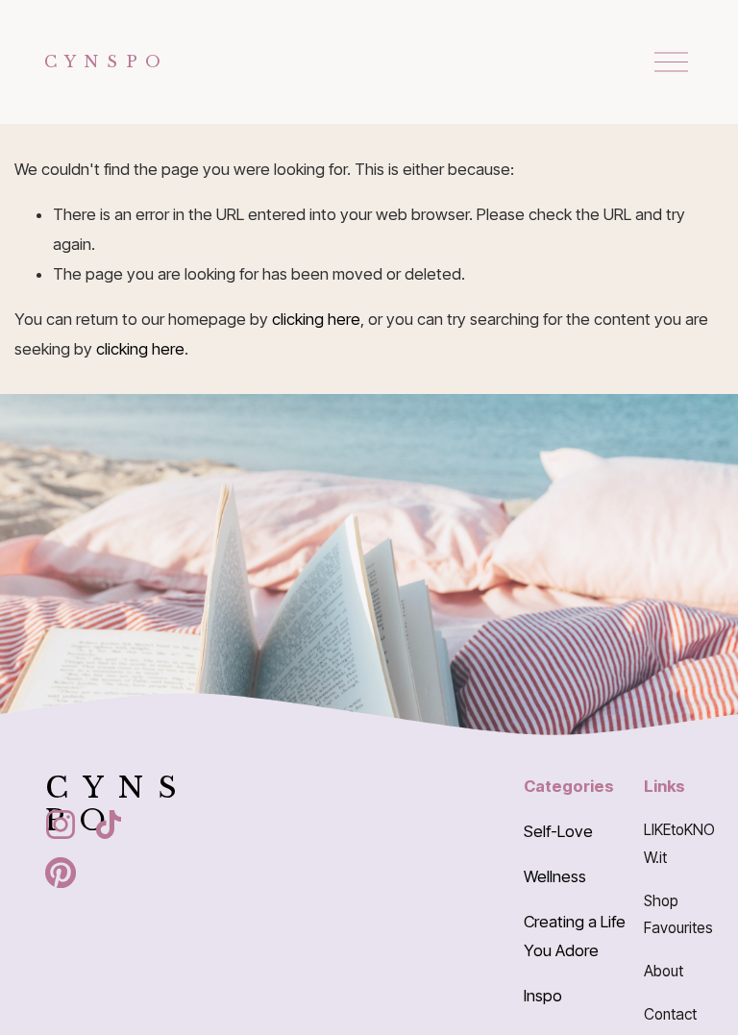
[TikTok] (108, 824)
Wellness (555, 876)
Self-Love (558, 831)
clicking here (316, 319)
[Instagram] (60, 824)
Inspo (543, 995)
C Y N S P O (103, 62)
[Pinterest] (60, 872)
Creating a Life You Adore (575, 936)
